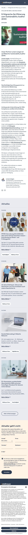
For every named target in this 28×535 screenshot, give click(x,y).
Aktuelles (3, 7)
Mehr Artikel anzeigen (10, 413)
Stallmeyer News (15, 254)
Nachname (18, 445)
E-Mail (3, 451)
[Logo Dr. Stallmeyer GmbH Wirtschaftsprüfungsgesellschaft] (7, 2)
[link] (2, 190)
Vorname (4, 445)
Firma (16, 438)
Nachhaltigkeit (5, 254)
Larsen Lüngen (5, 58)
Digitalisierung (15, 351)
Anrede (3, 438)
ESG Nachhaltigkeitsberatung (13, 136)
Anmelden (6, 472)
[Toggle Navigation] (24, 2)
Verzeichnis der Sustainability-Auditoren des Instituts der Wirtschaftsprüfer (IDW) (13, 64)
